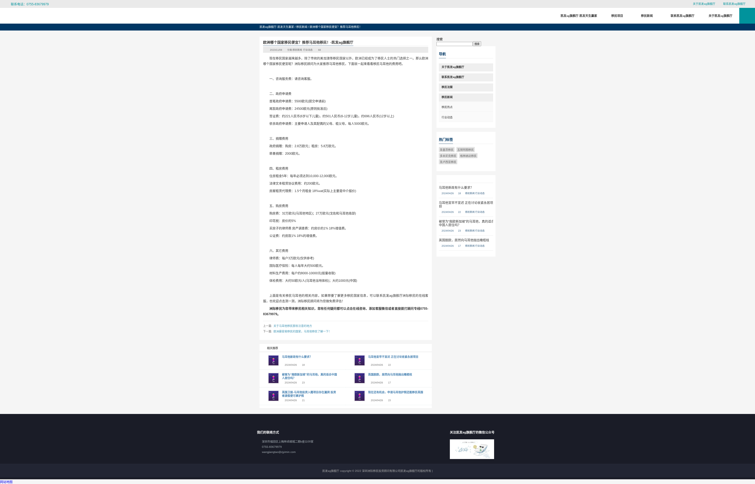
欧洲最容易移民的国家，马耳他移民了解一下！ (302, 331)
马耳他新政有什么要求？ (297, 356)
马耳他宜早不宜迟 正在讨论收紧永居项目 (393, 356)
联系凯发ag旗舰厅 (734, 3)
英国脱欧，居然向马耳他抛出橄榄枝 (390, 374)
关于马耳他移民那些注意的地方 (292, 325)
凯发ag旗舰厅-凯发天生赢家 (579, 15)
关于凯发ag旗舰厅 (704, 3)
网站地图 (6, 482)
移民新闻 (301, 26)
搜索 (439, 39)
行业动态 (308, 50)
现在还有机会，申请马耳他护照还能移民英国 (395, 392)
